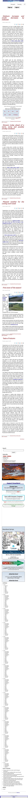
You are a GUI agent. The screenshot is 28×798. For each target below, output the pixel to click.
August (6, 585)
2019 (4, 678)
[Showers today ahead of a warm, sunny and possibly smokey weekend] (23, 133)
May (5, 588)
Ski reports (13, 4)
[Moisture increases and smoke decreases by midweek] (23, 24)
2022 (4, 636)
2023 (4, 622)
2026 (4, 584)
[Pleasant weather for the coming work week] (23, 208)
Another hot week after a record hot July (11, 782)
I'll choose (16, 114)
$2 (4, 111)
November (7, 596)
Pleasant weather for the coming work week (13, 203)
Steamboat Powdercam (17, 379)
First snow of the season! (12, 288)
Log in (4, 789)
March (6, 591)
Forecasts (19, 4)
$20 (17, 111)
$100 (10, 114)
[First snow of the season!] (23, 292)
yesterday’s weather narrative (4, 299)
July (5, 586)
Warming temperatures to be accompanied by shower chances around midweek (12, 775)
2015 (4, 734)
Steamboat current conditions (7, 334)
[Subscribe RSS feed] (5, 456)
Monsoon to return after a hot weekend (11, 781)
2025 (4, 594)
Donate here (13, 487)
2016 (4, 720)
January (6, 593)
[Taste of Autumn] (23, 343)
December (7, 595)
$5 (8, 111)
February (6, 592)
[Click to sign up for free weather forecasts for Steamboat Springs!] (13, 471)
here (18, 491)
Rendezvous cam (14, 324)
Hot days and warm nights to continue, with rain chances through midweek (12, 785)
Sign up (10, 7)
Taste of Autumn (9, 338)
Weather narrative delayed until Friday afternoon (13, 778)
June (6, 587)
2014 (4, 748)
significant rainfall (16, 220)
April (6, 589)
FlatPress (18, 792)
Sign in (17, 7)
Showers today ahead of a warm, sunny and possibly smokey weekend (13, 126)
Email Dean (13, 556)
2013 (4, 762)
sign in (19, 117)
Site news (5, 459)
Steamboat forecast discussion (15, 121)
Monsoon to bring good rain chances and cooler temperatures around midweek (13, 780)
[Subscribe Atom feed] (9, 456)
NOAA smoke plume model (17, 40)
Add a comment (4, 122)
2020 (4, 664)
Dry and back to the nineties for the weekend (12, 783)
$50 (5, 114)
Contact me (6, 504)
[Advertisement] (13, 12)
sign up (17, 118)
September (7, 598)
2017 (4, 706)
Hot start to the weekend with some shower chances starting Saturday (12, 773)
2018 (4, 692)
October (6, 597)
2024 (4, 608)
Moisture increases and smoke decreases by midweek (13, 18)
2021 (4, 650)
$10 (12, 111)
